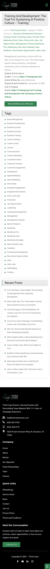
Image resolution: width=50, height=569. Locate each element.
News (5, 499)
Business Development (23, 33)
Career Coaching (18, 37)
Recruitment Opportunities (24, 50)
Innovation (11, 200)
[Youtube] (22, 561)
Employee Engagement (16, 188)
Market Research (14, 224)
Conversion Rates (14, 160)
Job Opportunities (14, 204)
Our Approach (8, 462)
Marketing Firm (13, 232)
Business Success (14, 131)
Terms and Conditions (12, 518)
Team (5, 471)
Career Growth (32, 37)
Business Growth (14, 127)
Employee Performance (16, 192)
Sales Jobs (41, 50)
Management (12, 216)
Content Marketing (14, 156)
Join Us (6, 508)
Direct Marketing (13, 180)
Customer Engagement (16, 168)
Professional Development (17, 252)
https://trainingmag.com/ (30, 77)
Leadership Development (17, 212)
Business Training (14, 135)
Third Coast (34, 556)
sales (9, 260)
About (5, 453)
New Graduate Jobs (30, 47)
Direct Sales (18, 40)
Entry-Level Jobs (31, 40)
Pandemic (7, 50)
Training (10, 272)
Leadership (11, 208)
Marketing (11, 228)
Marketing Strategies (15, 240)
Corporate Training (14, 164)
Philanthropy (8, 490)
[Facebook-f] (18, 561)
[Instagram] (32, 561)
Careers (10, 148)
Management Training (25, 44)
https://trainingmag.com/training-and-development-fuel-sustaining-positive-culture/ (23, 93)
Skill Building (12, 268)
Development (12, 172)
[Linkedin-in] (27, 561)
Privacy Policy (8, 513)
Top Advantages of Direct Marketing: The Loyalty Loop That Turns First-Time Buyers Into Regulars (24, 313)
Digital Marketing (14, 176)
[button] (47, 566)
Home (5, 448)
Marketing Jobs (15, 47)
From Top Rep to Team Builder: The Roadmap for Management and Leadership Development (25, 293)
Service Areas (8, 494)
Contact (6, 504)
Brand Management (15, 119)
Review (6, 457)
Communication (13, 152)
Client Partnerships (11, 467)
